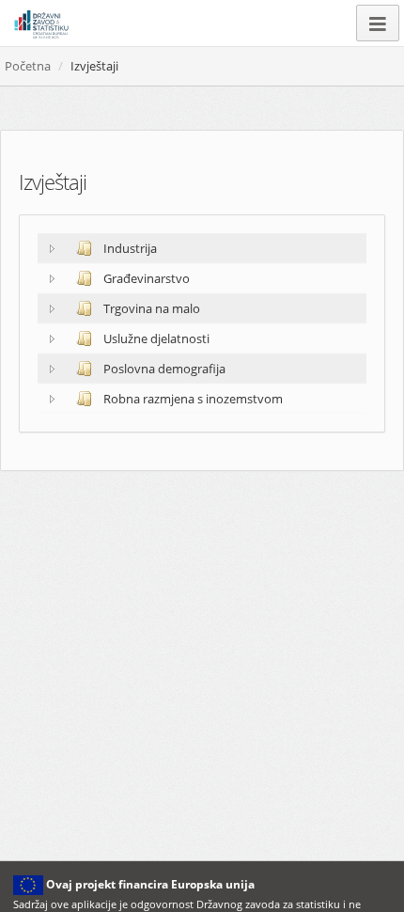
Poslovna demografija (163, 368)
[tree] (202, 323)
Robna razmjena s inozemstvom (192, 398)
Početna (28, 65)
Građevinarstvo (145, 278)
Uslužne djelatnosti (155, 338)
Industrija (129, 248)
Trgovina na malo (150, 308)
